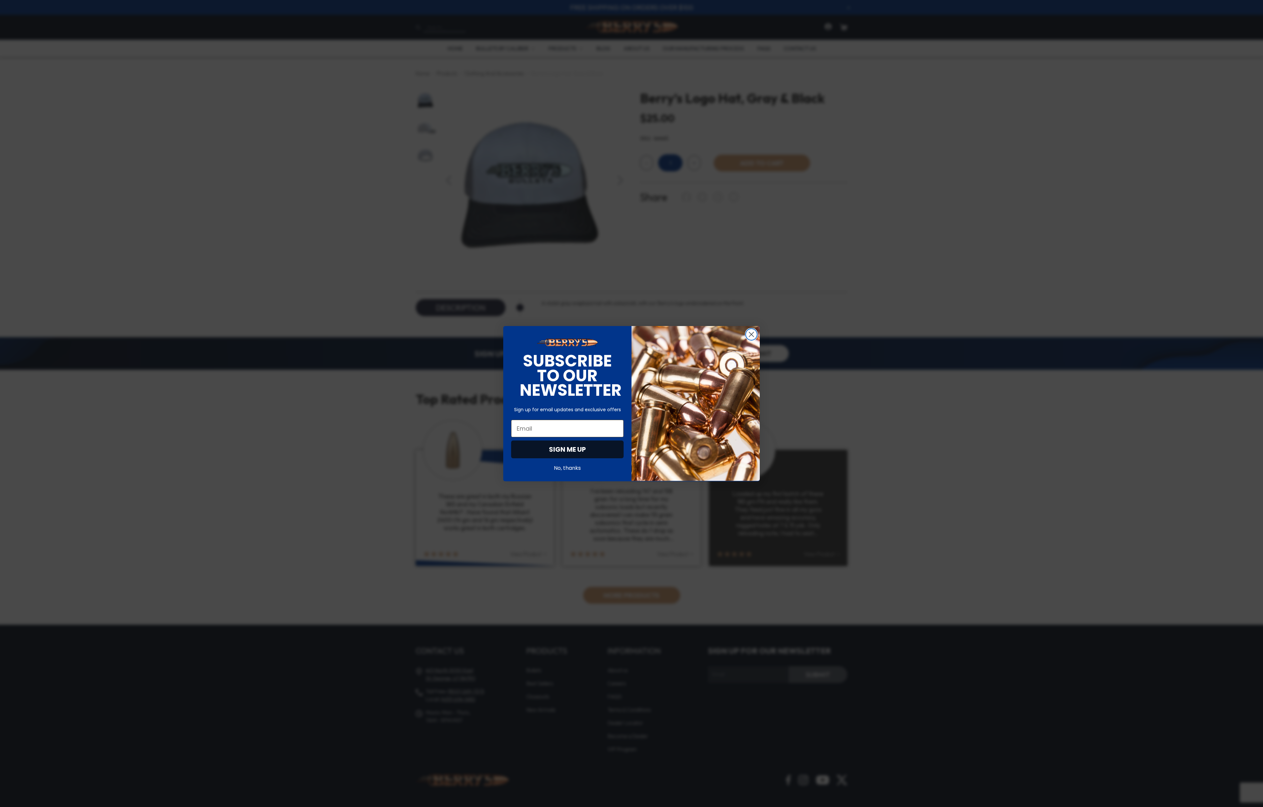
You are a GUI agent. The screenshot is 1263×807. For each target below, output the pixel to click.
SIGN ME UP (567, 449)
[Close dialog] (751, 334)
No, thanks (567, 467)
